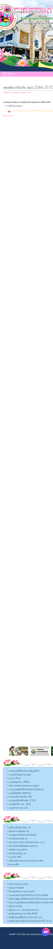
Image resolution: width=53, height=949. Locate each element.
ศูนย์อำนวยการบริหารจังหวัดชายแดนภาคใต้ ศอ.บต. (31, 921)
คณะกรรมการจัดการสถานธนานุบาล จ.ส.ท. (27, 842)
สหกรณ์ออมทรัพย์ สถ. (18, 838)
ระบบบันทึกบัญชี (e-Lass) (20, 774)
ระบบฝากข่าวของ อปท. (19, 808)
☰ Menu (9, 74)
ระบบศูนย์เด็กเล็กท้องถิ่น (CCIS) (22, 800)
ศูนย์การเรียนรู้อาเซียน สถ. (20, 827)
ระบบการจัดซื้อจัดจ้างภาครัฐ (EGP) (24, 771)
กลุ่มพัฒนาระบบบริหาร (18, 849)
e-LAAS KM (15, 857)
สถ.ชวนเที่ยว (14, 864)
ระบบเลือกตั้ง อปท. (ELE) (20, 804)
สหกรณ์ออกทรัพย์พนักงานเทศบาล (23, 846)
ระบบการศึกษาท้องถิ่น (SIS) (20, 796)
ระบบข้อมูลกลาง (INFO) (19, 782)
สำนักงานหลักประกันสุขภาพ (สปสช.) (24, 785)
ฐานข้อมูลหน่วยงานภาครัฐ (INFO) (23, 913)
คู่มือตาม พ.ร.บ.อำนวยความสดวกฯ (24, 910)
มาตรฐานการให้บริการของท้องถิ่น (23, 835)
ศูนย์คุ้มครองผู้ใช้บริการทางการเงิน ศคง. (26, 917)
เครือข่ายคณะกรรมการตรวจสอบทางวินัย (26, 860)
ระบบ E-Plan (15, 778)
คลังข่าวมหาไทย (15, 906)
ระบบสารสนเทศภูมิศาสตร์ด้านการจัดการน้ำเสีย (28, 895)
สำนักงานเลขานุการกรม (18, 884)
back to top (7, 116)
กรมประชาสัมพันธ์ (16, 887)
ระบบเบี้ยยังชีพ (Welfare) (20, 793)
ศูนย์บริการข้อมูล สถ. (18, 853)
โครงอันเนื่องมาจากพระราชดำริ (22, 891)
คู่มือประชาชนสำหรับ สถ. (19, 831)
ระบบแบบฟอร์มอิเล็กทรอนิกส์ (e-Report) (26, 789)
